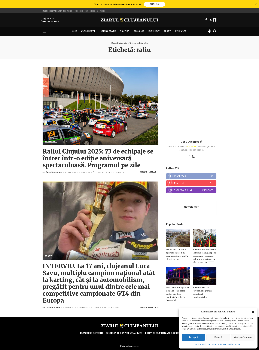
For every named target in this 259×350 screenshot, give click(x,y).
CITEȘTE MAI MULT (148, 172)
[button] (253, 311)
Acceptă (193, 337)
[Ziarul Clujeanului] (130, 20)
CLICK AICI (154, 4)
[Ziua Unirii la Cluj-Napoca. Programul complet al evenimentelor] (204, 276)
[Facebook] (206, 20)
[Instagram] (191, 190)
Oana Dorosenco (54, 172)
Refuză (218, 337)
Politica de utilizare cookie (205, 344)
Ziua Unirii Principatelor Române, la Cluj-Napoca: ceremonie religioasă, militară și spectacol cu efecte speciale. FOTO (204, 256)
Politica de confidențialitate (229, 344)
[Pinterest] (191, 183)
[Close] (255, 4)
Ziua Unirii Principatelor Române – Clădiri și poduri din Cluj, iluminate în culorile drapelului (177, 294)
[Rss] (210, 20)
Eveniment (51, 142)
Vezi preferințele (243, 337)
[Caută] (214, 31)
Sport (48, 256)
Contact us (192, 146)
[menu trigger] (46, 31)
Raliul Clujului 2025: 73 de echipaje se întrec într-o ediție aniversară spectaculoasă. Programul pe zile (98, 158)
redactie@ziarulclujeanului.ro (58, 11)
